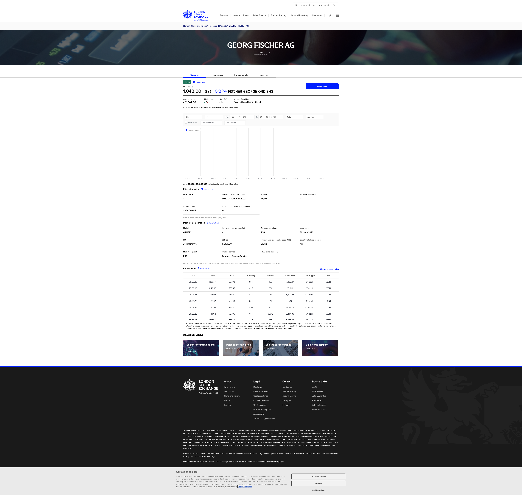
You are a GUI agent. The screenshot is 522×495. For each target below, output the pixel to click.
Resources (317, 15)
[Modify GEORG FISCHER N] (195, 130)
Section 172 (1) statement (264, 418)
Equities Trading (278, 15)
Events (227, 400)
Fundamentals (241, 74)
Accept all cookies (319, 476)
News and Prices (240, 15)
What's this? (200, 82)
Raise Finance (259, 15)
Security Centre (289, 396)
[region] (261, 481)
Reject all (318, 483)
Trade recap (217, 74)
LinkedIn (286, 405)
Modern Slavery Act (262, 409)
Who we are (229, 387)
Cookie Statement (261, 400)
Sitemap (227, 405)
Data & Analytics (319, 396)
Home (186, 25)
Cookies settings (318, 490)
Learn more (191, 351)
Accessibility (258, 414)
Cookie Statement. (245, 486)
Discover (224, 15)
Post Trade (316, 400)
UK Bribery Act (259, 405)
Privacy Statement (261, 391)
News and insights (232, 396)
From (227, 117)
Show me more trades (329, 269)
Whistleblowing (289, 391)
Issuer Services (318, 409)
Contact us (287, 387)
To (257, 117)
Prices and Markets (218, 25)
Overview (194, 74)
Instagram (286, 400)
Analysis (264, 74)
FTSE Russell (317, 391)
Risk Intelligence (319, 405)
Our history (229, 391)
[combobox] (211, 123)
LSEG (314, 387)
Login (329, 15)
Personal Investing (299, 15)
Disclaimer (257, 387)
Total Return (192, 122)
